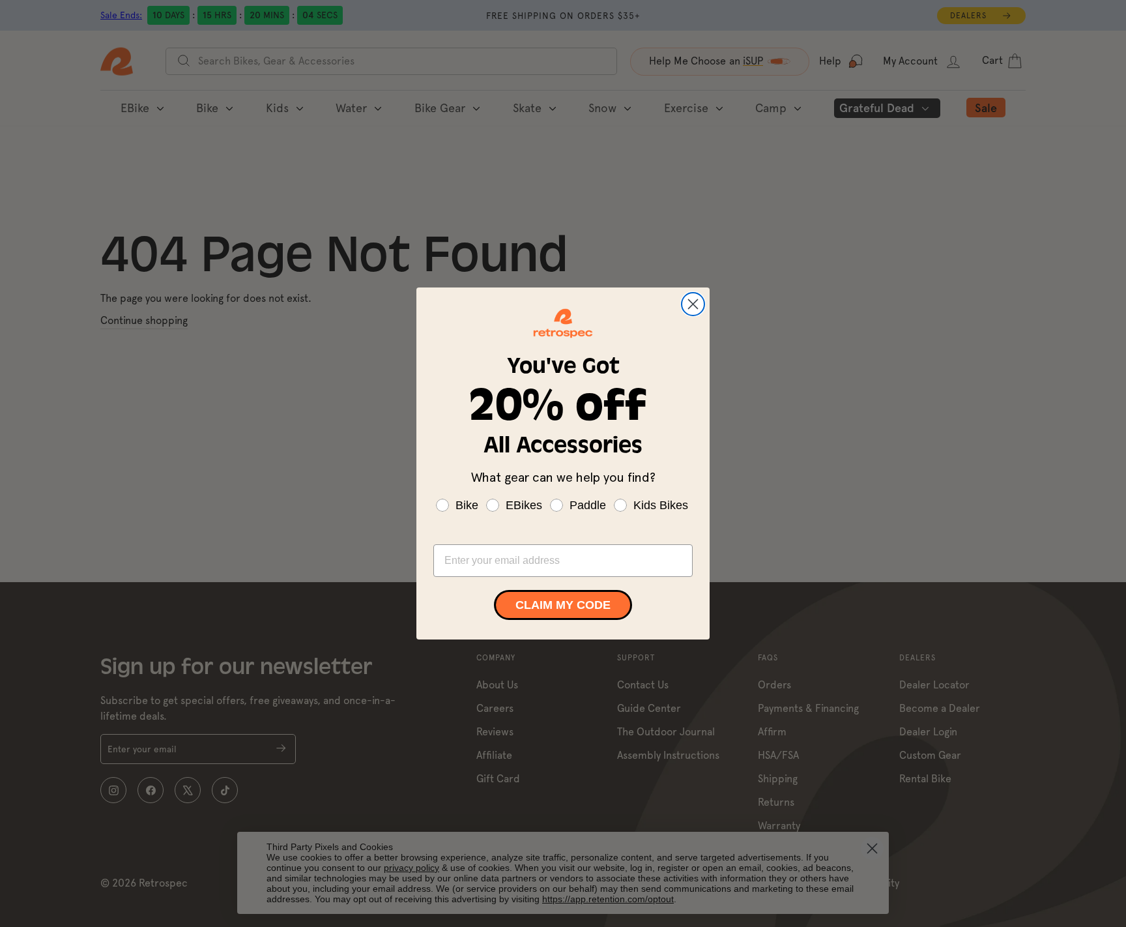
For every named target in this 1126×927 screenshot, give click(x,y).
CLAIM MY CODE (563, 604)
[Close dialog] (693, 304)
